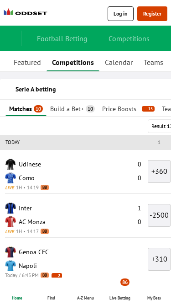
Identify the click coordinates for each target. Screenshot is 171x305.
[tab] (27, 61)
